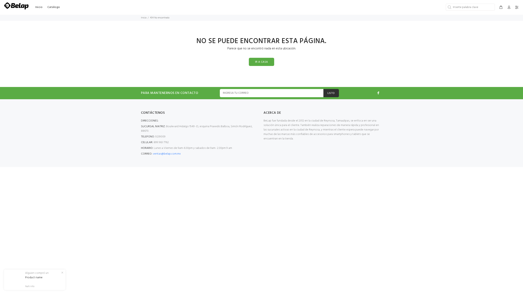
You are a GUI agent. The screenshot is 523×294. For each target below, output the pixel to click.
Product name (33, 277)
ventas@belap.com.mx (167, 153)
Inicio (143, 18)
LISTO (331, 93)
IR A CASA (261, 62)
